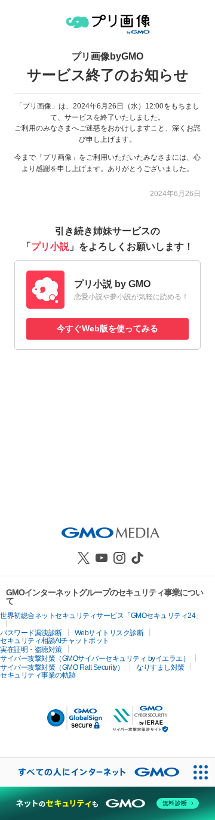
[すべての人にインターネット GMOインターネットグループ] (93, 772)
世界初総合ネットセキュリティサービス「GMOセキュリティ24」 (101, 615)
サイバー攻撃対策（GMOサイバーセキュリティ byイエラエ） (94, 658)
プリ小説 (50, 246)
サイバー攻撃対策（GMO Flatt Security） (62, 667)
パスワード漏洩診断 (31, 633)
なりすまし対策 (160, 667)
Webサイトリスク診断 (109, 633)
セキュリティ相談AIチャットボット (54, 640)
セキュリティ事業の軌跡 (38, 675)
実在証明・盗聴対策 (31, 649)
